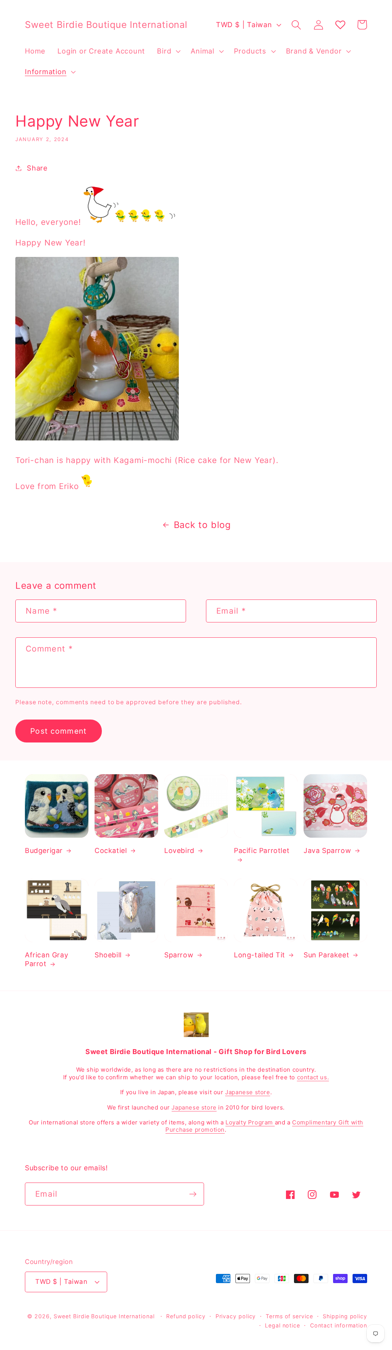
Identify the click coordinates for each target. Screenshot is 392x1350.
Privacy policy (236, 1316)
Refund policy (186, 1316)
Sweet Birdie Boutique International (104, 1316)
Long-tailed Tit (259, 955)
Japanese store (247, 1092)
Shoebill (108, 955)
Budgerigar (44, 850)
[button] (168, 51)
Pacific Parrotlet (261, 850)
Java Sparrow (327, 850)
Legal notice (282, 1325)
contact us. (313, 1077)
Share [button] (37, 168)
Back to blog (202, 524)
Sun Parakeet (326, 955)
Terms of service (289, 1316)
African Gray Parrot (46, 959)
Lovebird (179, 850)
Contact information (338, 1325)
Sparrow (178, 955)
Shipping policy (345, 1316)
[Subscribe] (193, 1194)
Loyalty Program (250, 1122)
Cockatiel (111, 850)
